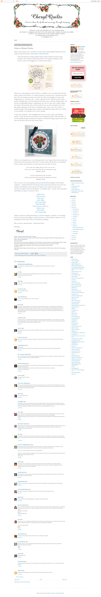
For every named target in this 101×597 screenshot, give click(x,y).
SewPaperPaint (21, 481)
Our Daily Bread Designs (77, 267)
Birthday (73, 287)
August (74, 216)
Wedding (73, 331)
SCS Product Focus (76, 326)
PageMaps (74, 319)
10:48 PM (20, 397)
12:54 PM (20, 407)
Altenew (73, 299)
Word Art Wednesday (36, 219)
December (75, 209)
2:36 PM (19, 300)
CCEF (73, 184)
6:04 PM (19, 419)
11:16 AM (20, 500)
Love (73, 354)
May (74, 222)
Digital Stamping (21, 255)
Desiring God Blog (75, 186)
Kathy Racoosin (75, 352)
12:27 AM (20, 440)
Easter (73, 311)
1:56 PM (19, 557)
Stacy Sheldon (21, 296)
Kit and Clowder (75, 316)
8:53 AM (19, 468)
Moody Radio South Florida (77, 191)
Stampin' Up (74, 327)
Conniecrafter (21, 472)
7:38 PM (19, 371)
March (74, 225)
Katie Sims (40, 198)
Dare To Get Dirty (75, 300)
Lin (18, 272)
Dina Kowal (74, 344)
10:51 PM (20, 574)
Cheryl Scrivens (37, 206)
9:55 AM (19, 477)
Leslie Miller (40, 200)
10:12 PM (20, 389)
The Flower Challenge (76, 295)
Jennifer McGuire (75, 351)
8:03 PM (19, 379)
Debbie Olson (41, 208)
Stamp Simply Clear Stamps (78, 305)
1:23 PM (19, 537)
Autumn (73, 281)
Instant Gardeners (75, 271)
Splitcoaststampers (76, 286)
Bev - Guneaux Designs (23, 354)
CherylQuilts (82, 46)
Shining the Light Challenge (78, 268)
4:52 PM (19, 324)
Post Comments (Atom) (25, 581)
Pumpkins (74, 324)
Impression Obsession (76, 347)
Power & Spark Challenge (77, 292)
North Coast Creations (76, 357)
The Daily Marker (75, 372)
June (74, 220)
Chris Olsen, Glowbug (22, 383)
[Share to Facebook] (36, 253)
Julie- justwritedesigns (23, 489)
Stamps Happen (75, 362)
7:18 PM (19, 430)
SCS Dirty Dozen (75, 360)
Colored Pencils (75, 282)
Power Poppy (48, 187)
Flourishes (74, 313)
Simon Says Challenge (76, 278)
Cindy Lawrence (40, 196)
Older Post (64, 579)
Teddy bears (74, 294)
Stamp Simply (74, 303)
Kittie (19, 281)
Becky (19, 393)
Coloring (73, 276)
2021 (73, 198)
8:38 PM (19, 485)
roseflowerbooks (21, 345)
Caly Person (20, 289)
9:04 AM (19, 267)
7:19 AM (19, 549)
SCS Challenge (75, 274)
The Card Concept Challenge (78, 369)
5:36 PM (19, 515)
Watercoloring (75, 297)
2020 (73, 200)
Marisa (19, 497)
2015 (73, 235)
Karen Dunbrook (21, 541)
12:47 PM (20, 284)
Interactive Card (75, 349)
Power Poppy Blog (40, 212)
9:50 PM (19, 493)
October (75, 213)
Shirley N (20, 570)
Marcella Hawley (75, 302)
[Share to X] (34, 253)
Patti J (19, 304)
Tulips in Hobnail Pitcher (41, 53)
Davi (19, 434)
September (75, 214)
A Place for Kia (21, 337)
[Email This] (31, 253)
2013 (73, 239)
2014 (73, 237)
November (75, 211)
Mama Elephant (75, 355)
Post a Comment (19, 577)
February (75, 231)
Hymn (73, 346)
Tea (72, 366)
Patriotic (73, 321)
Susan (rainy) (21, 561)
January (75, 233)
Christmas (74, 273)
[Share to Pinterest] (37, 253)
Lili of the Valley (75, 318)
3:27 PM (19, 313)
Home (15, 40)
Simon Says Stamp (76, 284)
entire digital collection (25, 189)
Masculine (74, 289)
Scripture (35, 255)
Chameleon (74, 310)
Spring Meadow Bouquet (78, 229)
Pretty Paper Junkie (22, 423)
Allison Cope (40, 194)
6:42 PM (19, 341)
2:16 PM (19, 292)
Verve (73, 374)
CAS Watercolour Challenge (78, 332)
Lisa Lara (20, 375)
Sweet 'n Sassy (75, 329)
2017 (73, 205)
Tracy (19, 412)
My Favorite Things (76, 290)
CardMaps (74, 334)
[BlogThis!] (33, 253)
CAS (73, 279)
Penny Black (74, 323)
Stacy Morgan (21, 533)
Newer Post (17, 579)
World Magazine (75, 192)
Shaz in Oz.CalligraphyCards (24, 444)
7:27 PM (19, 359)
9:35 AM (19, 277)
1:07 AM (19, 566)
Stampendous (75, 307)
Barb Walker (40, 210)
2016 (73, 207)
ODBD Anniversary (76, 359)
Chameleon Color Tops (77, 338)
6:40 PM (19, 333)
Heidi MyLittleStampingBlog (24, 264)
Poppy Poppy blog (41, 185)
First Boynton (74, 187)
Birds (73, 308)
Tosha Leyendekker (40, 202)
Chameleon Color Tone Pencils (78, 335)
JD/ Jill (19, 553)
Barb (19, 519)
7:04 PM (19, 350)
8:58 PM (19, 529)
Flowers (25, 255)
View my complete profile (75, 62)
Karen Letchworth (22, 505)
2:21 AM (19, 457)
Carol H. (19, 328)
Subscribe (77, 77)
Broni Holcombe (40, 204)
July (74, 218)
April (74, 224)
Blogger (62, 593)
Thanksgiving (74, 368)
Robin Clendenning (22, 363)
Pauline (19, 461)
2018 (73, 204)
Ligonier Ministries (75, 189)
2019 (73, 202)
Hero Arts (74, 315)
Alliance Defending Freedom (78, 183)
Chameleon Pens (75, 340)
